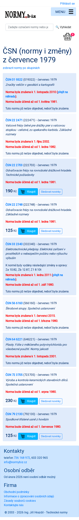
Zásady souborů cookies (20, 500)
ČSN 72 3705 (14, 375)
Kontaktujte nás (14, 505)
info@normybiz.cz (15, 462)
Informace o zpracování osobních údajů (29, 496)
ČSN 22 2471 (14, 120)
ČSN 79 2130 (14, 414)
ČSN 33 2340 (14, 244)
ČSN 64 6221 (14, 339)
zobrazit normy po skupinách (21, 68)
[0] (67, 36)
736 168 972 (22, 458)
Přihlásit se (67, 3)
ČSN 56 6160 (14, 303)
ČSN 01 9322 (14, 79)
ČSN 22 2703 (14, 165)
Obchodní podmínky (16, 492)
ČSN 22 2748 (14, 204)
